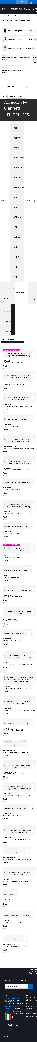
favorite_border (32, 352)
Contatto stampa (19, 1011)
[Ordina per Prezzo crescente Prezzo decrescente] (16, 84)
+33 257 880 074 (9, 1005)
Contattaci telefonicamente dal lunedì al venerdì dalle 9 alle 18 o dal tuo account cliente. (14, 1008)
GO (31, 984)
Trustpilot (5, 1034)
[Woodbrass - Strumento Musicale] (17, 7)
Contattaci (30, 995)
